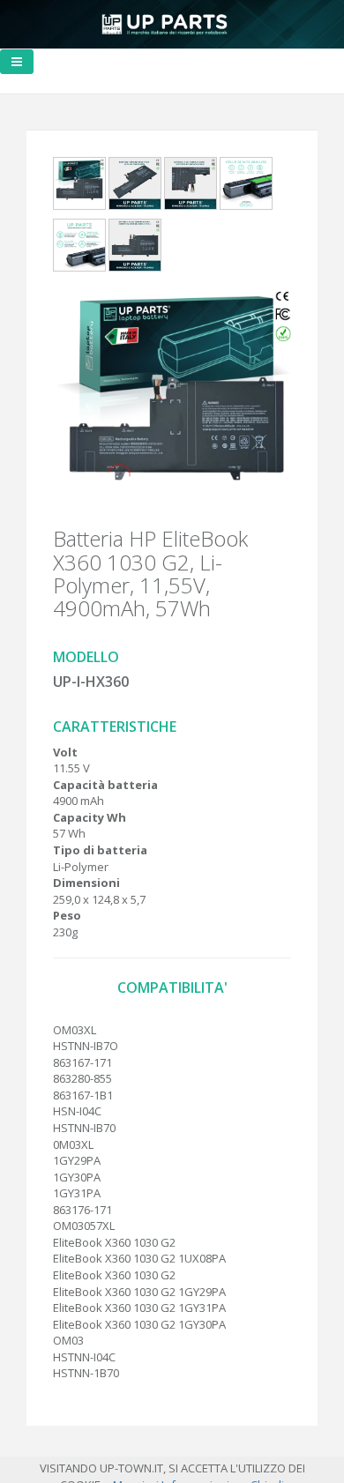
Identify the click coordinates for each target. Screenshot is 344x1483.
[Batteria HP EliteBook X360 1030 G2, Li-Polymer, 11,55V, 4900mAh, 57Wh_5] (79, 249)
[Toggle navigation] (17, 61)
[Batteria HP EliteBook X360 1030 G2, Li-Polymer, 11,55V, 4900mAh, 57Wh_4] (246, 187)
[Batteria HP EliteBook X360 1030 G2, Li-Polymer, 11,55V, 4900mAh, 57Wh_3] (190, 187)
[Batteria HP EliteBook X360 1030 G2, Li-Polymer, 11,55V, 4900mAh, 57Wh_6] (134, 249)
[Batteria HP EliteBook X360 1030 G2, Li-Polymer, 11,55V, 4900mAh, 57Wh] (172, 404)
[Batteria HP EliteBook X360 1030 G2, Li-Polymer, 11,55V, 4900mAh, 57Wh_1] (79, 187)
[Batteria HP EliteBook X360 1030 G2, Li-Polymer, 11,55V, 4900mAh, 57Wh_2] (134, 187)
